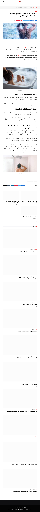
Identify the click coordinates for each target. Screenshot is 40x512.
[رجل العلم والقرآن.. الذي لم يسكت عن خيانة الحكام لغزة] (20, 478)
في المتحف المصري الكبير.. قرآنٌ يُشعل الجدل (29, 202)
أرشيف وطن (31, 7)
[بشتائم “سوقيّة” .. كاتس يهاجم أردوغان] (20, 371)
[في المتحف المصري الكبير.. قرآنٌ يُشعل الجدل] (29, 195)
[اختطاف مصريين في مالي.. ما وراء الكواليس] (20, 318)
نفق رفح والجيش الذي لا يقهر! (30, 304)
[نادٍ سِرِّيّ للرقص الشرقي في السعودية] (20, 238)
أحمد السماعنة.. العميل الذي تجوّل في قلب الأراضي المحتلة (24, 464)
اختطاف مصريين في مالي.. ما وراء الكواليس (27, 331)
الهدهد (36, 249)
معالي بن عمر (34, 17)
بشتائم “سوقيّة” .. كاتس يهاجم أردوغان (28, 384)
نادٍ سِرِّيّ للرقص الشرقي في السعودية (28, 251)
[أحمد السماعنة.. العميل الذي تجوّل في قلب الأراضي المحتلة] (20, 452)
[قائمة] (36, 2)
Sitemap (27, 509)
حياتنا (29, 7)
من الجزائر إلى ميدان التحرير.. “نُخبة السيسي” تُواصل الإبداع (24, 438)
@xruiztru (20, 55)
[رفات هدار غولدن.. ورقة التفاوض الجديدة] (29, 210)
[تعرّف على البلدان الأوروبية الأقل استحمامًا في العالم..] (20, 31)
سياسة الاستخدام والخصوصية (11, 509)
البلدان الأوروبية (31, 181)
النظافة (28, 47)
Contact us (30, 509)
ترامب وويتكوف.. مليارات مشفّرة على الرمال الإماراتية (12, 202)
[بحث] (3, 2)
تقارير (36, 329)
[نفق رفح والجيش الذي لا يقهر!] (20, 291)
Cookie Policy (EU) (17, 509)
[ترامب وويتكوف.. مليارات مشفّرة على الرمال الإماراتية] (11, 195)
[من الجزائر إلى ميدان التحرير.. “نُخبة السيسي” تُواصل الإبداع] (20, 425)
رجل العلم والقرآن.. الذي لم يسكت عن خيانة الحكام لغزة (25, 491)
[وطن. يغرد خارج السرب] (20, 1)
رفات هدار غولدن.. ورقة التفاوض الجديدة (29, 216)
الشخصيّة (24, 47)
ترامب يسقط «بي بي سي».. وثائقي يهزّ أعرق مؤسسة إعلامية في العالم (21, 411)
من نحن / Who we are (22, 509)
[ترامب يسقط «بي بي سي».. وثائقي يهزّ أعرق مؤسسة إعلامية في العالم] (20, 398)
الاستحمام (12, 119)
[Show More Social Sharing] (14, 20)
